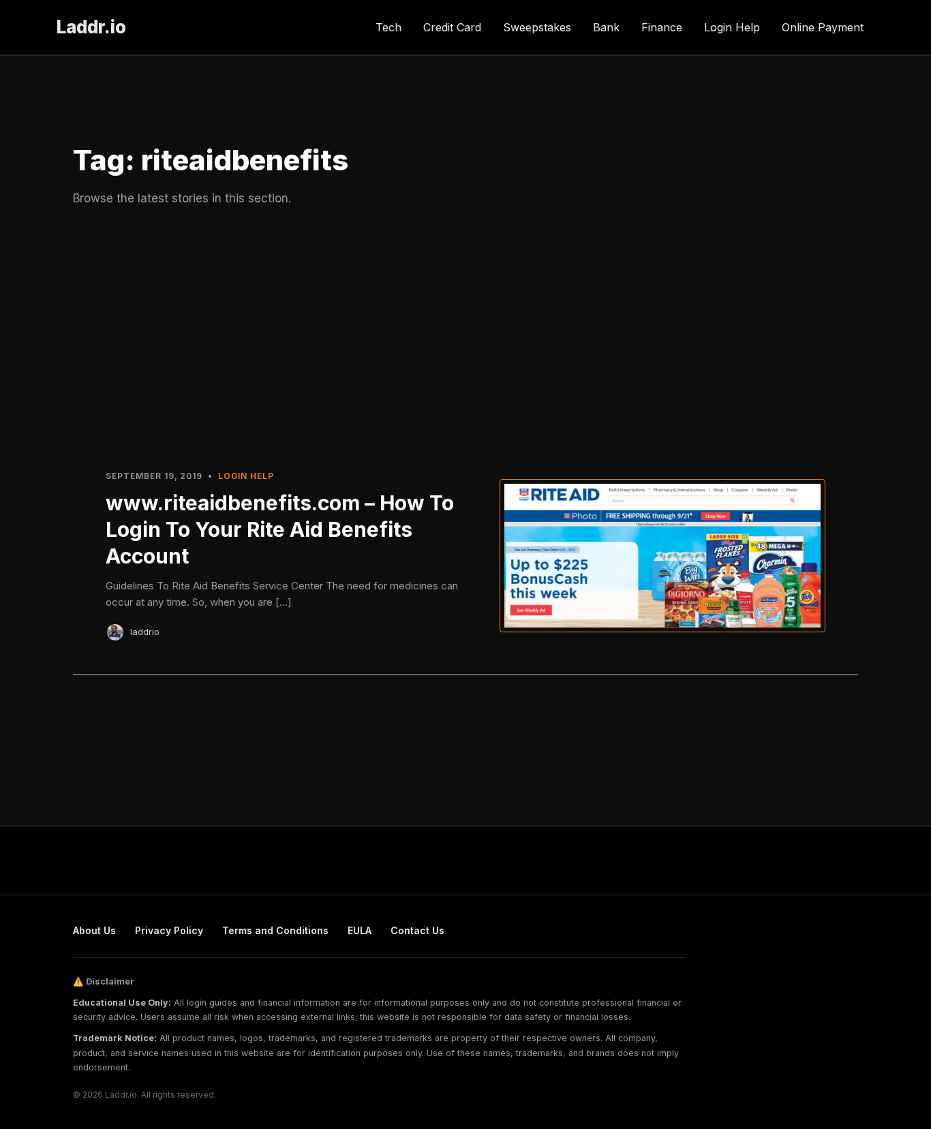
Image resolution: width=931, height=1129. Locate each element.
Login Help (732, 27)
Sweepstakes (537, 27)
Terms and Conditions (275, 930)
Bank (606, 27)
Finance (661, 27)
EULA (359, 930)
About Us (94, 930)
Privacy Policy (169, 930)
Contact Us (417, 930)
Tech (388, 27)
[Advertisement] (465, 336)
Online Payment (823, 27)
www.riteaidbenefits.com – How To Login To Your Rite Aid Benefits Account (280, 529)
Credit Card (452, 27)
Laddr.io (91, 26)
